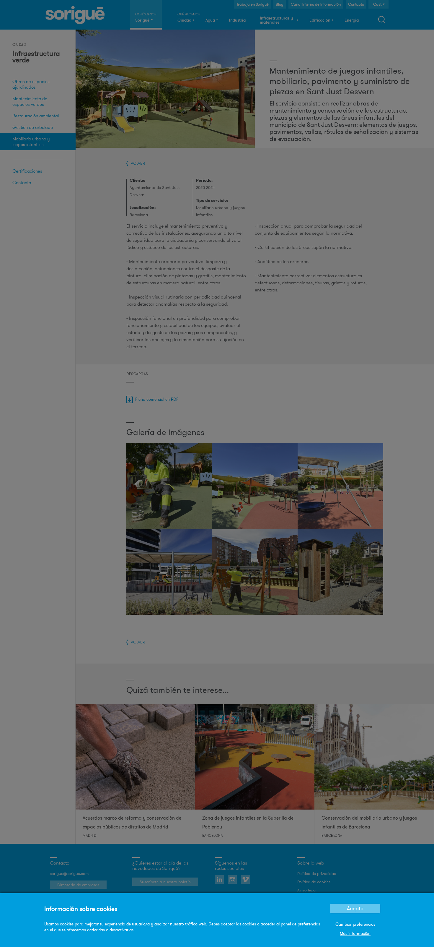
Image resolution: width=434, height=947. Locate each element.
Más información (355, 933)
